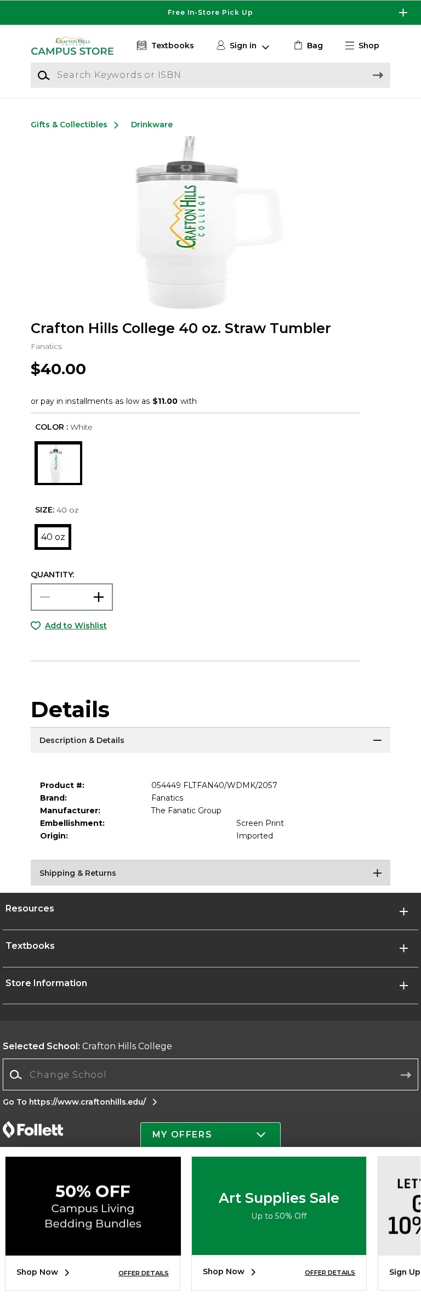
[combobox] (210, 1075)
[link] (307, 46)
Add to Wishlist (76, 626)
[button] (210, 13)
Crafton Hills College (87, 1046)
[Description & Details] (210, 741)
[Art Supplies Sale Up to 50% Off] (279, 1247)
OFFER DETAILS (143, 1273)
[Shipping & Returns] (210, 873)
